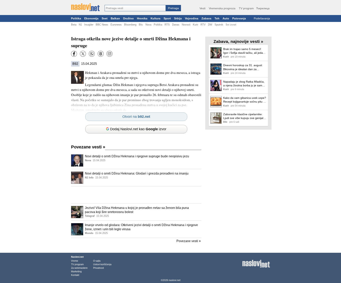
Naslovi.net (77, 257)
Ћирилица (263, 8)
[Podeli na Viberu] (92, 54)
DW (210, 24)
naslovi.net (174, 280)
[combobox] (135, 8)
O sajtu (97, 260)
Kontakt (75, 275)
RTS (167, 24)
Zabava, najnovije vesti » (238, 41)
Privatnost (98, 268)
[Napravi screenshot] (109, 54)
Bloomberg (130, 24)
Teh (217, 18)
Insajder (88, 24)
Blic (141, 24)
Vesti (202, 8)
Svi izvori (231, 24)
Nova (148, 24)
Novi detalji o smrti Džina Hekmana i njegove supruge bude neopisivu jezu (137, 156)
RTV (203, 24)
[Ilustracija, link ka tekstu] (77, 160)
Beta (73, 24)
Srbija (178, 18)
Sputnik (219, 24)
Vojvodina (191, 18)
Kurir (195, 24)
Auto (226, 18)
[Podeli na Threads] (101, 54)
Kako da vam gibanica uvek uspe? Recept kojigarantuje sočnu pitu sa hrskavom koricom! (244, 100)
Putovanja (239, 18)
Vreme (74, 260)
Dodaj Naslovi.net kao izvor (138, 129)
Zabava (206, 18)
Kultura (155, 18)
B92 (75, 63)
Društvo (128, 18)
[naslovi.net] (85, 7)
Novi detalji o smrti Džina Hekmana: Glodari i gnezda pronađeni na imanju (136, 173)
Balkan (115, 18)
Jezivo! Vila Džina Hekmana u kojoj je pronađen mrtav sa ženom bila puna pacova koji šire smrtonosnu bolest (137, 210)
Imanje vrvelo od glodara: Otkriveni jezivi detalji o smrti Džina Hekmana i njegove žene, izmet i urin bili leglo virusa (141, 227)
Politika (76, 18)
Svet (105, 18)
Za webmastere (79, 268)
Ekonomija (91, 18)
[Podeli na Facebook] (74, 54)
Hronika (142, 18)
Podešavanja (262, 18)
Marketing (76, 271)
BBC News (102, 24)
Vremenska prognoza (222, 8)
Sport (167, 18)
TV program (246, 8)
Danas (175, 24)
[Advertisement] (136, 194)
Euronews (116, 24)
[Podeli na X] (83, 54)
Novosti (186, 24)
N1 (80, 24)
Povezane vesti (88, 146)
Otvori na (136, 117)
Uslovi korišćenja (102, 264)
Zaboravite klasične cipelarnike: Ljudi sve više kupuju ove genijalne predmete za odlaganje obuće (244, 116)
